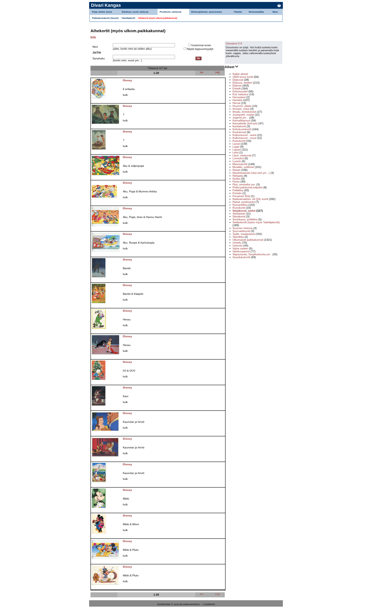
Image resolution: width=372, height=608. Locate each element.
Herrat (236, 103)
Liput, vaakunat (241, 155)
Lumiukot (238, 158)
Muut (275, 12)
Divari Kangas (106, 5)
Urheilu (236, 242)
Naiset (236, 170)
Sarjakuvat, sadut (244, 210)
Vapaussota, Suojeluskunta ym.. (252, 254)
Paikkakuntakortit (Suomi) (105, 18)
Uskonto (237, 245)
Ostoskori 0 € (234, 43)
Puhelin (237, 193)
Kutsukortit (238, 140)
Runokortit (238, 207)
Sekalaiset (238, 213)
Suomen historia (242, 228)
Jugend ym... (240, 117)
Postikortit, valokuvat (170, 12)
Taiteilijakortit (128, 18)
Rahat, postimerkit (243, 202)
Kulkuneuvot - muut (244, 138)
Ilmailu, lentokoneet (244, 111)
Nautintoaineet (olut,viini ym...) (251, 172)
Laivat (236, 143)
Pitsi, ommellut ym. (244, 184)
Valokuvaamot (241, 251)
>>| (217, 594)
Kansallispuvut (241, 120)
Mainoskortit (239, 164)
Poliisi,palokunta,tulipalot (247, 187)
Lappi (235, 146)
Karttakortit (239, 126)
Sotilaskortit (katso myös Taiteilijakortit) (256, 222)
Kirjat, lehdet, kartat (102, 12)
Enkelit (236, 88)
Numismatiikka (256, 12)
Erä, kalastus (240, 94)
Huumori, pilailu (241, 106)
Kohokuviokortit (241, 129)
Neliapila (237, 175)
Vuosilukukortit (241, 257)
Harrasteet (238, 97)
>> (201, 594)
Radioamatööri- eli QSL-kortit (250, 199)
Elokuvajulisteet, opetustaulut (206, 12)
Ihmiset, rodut (240, 108)
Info (93, 37)
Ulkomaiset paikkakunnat (247, 239)
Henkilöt (237, 100)
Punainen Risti (241, 196)
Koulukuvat (239, 132)
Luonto (236, 161)
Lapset (236, 149)
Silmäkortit (238, 216)
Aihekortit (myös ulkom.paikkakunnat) (157, 18)
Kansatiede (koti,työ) (245, 123)
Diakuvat (237, 79)
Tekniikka (238, 236)
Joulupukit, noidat (243, 114)
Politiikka (237, 190)
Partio (236, 181)
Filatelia (238, 12)
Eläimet (237, 85)
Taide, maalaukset (243, 234)
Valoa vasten (240, 248)
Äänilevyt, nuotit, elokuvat (135, 12)
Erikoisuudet (240, 91)
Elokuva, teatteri (242, 82)
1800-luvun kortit (242, 76)
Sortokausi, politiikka (244, 219)
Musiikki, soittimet (243, 167)
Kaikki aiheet (240, 74)
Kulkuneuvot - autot (244, 135)
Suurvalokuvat (241, 231)
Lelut (235, 152)
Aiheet (230, 67)
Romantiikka (240, 204)
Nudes (236, 178)
